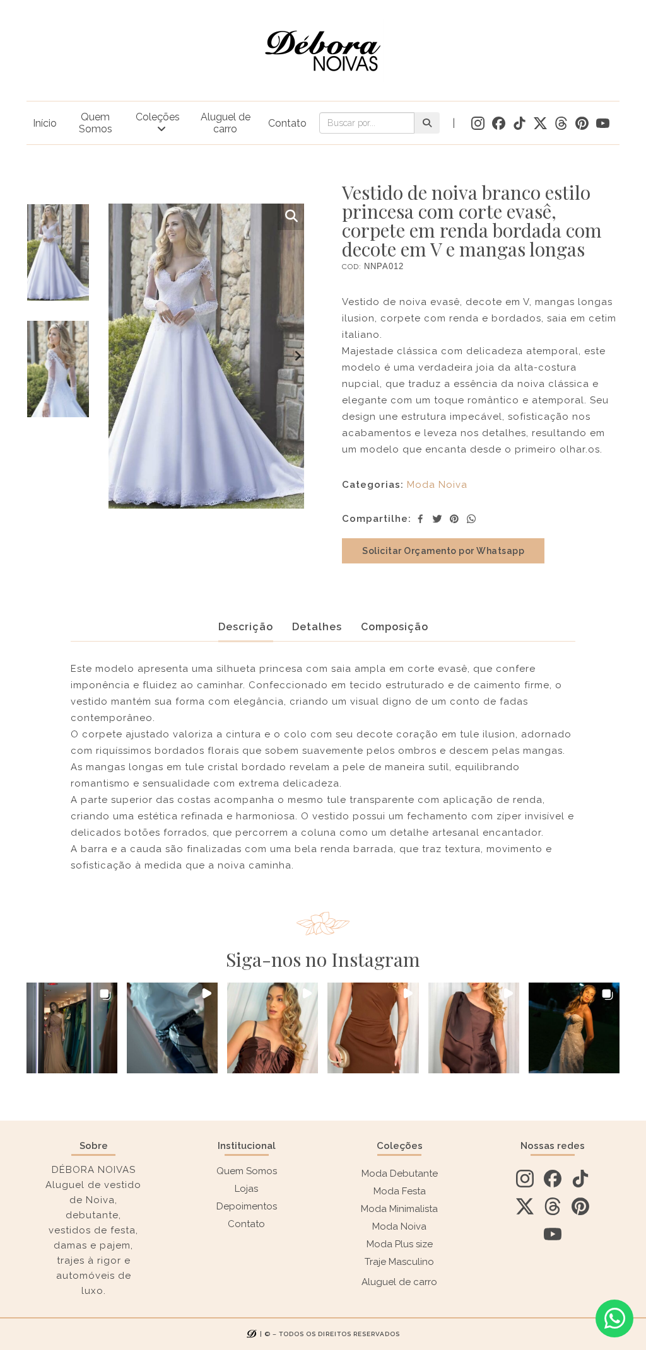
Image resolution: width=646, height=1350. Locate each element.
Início (45, 123)
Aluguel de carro (225, 123)
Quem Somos (95, 123)
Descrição (245, 627)
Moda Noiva (437, 484)
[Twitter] (437, 518)
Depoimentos (246, 1206)
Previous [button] (115, 356)
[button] (71, 1028)
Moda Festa (399, 1191)
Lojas (246, 1188)
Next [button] (297, 356)
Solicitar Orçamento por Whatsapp (443, 551)
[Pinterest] (454, 518)
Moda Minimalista (399, 1208)
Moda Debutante (399, 1173)
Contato (287, 123)
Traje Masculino (399, 1261)
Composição (394, 627)
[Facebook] (420, 518)
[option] (58, 262)
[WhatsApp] (471, 518)
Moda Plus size (400, 1244)
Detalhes (317, 627)
